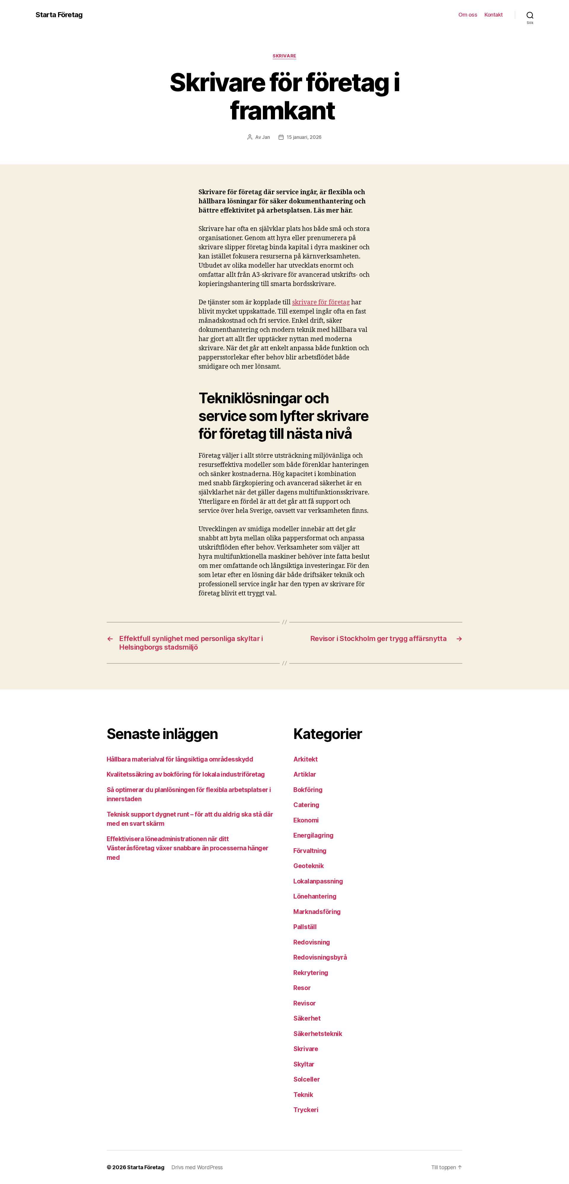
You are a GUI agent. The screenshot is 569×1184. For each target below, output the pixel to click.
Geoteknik (308, 866)
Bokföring (308, 789)
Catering (306, 805)
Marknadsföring (317, 911)
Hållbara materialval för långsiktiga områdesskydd (180, 759)
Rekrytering (310, 972)
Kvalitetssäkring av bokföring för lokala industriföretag (186, 774)
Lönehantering (315, 896)
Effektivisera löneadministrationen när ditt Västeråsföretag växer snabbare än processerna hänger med (187, 848)
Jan (266, 137)
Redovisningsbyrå (320, 957)
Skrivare (284, 56)
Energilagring (313, 835)
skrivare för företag (321, 302)
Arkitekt (305, 759)
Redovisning (311, 942)
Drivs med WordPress (197, 1167)
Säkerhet (307, 1018)
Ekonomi (306, 820)
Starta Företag (59, 14)
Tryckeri (306, 1110)
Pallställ (305, 927)
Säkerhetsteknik (317, 1033)
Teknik (303, 1094)
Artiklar (304, 774)
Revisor (304, 1003)
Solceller (306, 1079)
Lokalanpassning (318, 881)
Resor (302, 988)
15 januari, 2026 (304, 137)
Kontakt (494, 15)
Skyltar (303, 1064)
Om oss (467, 15)
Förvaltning (310, 850)
